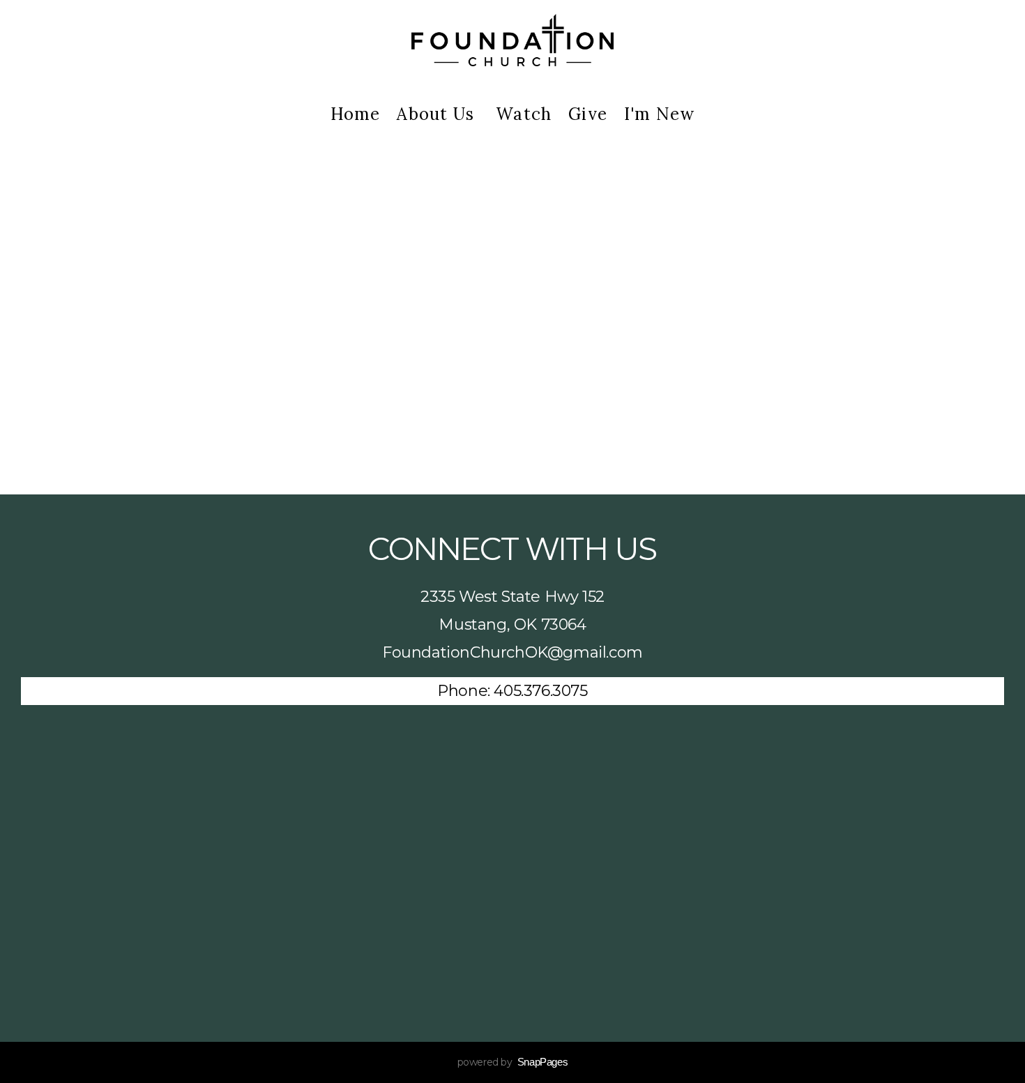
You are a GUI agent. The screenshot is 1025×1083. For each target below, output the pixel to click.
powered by (512, 1062)
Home (356, 114)
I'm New (659, 114)
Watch (524, 114)
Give (587, 114)
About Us (438, 114)
